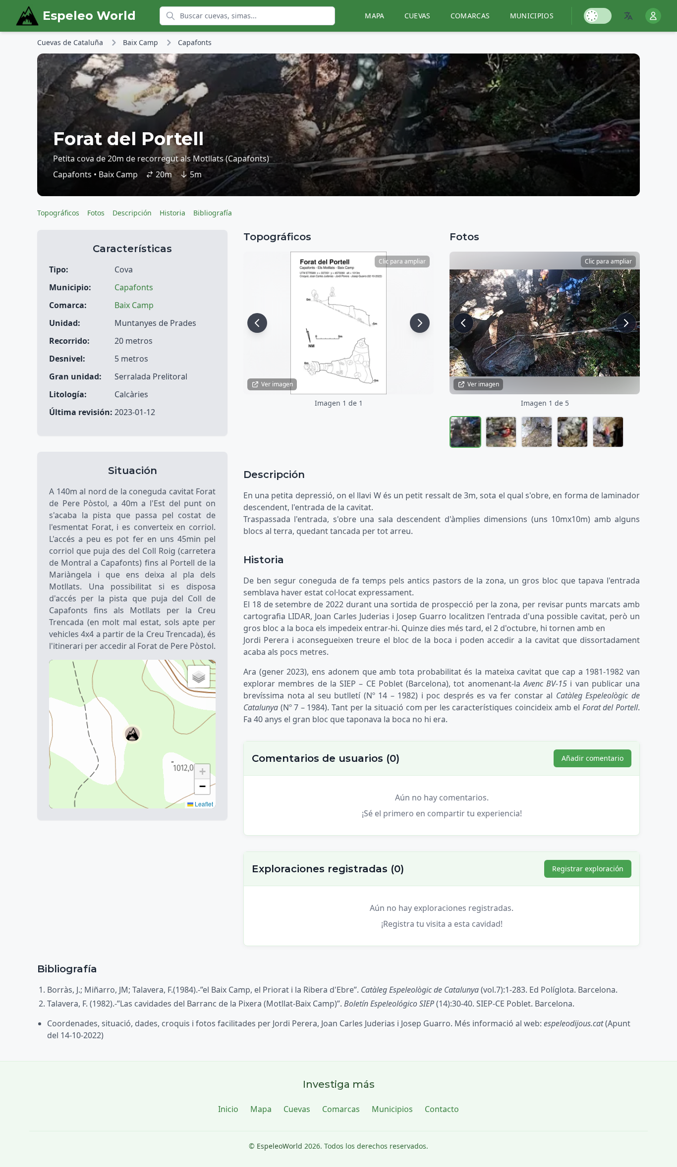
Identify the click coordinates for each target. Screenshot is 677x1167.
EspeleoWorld (279, 1146)
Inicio (228, 1109)
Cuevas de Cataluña (70, 42)
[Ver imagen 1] (465, 432)
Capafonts (195, 42)
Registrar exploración (587, 868)
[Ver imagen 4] (572, 432)
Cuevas (417, 15)
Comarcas (470, 15)
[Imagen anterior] (257, 323)
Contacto (442, 1109)
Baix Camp (140, 42)
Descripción (132, 212)
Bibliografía (212, 212)
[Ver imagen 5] (608, 432)
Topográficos (58, 212)
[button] (132, 734)
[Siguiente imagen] (420, 323)
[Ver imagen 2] (501, 432)
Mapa (374, 15)
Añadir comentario (592, 758)
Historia (172, 212)
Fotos (96, 212)
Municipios (532, 15)
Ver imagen (277, 384)
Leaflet (203, 803)
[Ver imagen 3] (537, 432)
